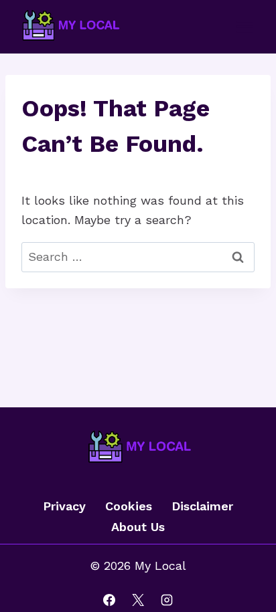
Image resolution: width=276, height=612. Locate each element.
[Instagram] (167, 600)
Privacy (64, 506)
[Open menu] (244, 26)
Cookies (128, 506)
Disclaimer (202, 506)
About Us (138, 527)
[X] (138, 600)
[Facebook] (109, 600)
